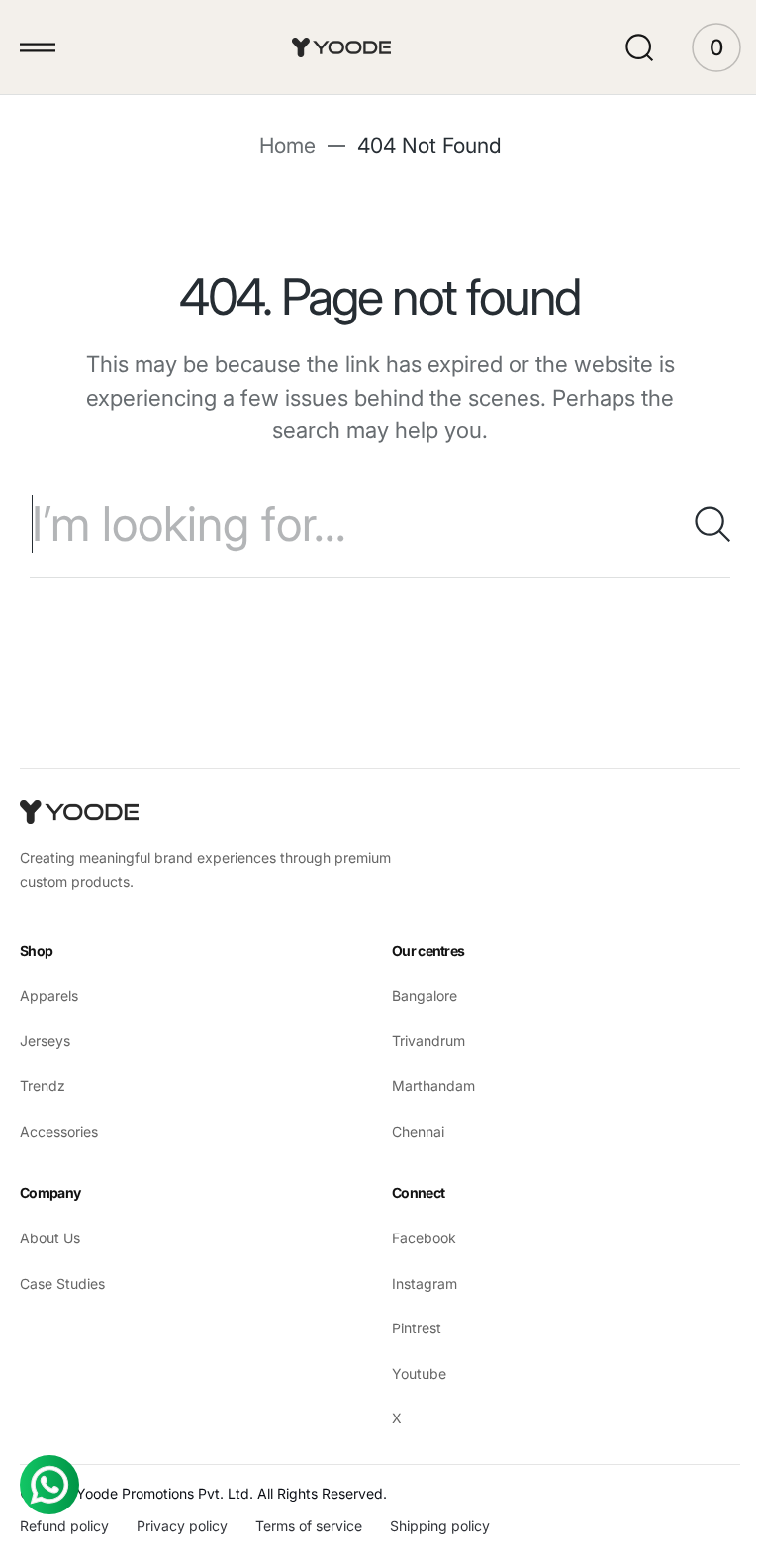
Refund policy (64, 1525)
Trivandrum (421, 1040)
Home (279, 146)
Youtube (412, 1373)
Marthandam (426, 1085)
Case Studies (62, 1283)
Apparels (49, 995)
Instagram (417, 1283)
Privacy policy (182, 1525)
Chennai (411, 1131)
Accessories (59, 1131)
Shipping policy (440, 1525)
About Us (50, 1238)
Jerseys (45, 1040)
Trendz (42, 1085)
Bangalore (417, 995)
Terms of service (308, 1525)
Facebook (417, 1238)
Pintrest (409, 1328)
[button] (37, 47)
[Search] (685, 524)
